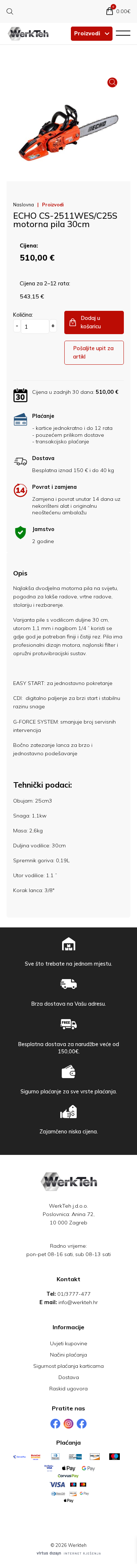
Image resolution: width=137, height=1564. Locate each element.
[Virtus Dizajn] (69, 1553)
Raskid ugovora (68, 1388)
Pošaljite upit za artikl (93, 352)
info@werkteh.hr (78, 1302)
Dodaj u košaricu (91, 322)
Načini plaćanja (68, 1354)
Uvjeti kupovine (68, 1343)
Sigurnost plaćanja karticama (68, 1366)
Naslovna (23, 204)
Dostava (68, 1377)
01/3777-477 (74, 1294)
